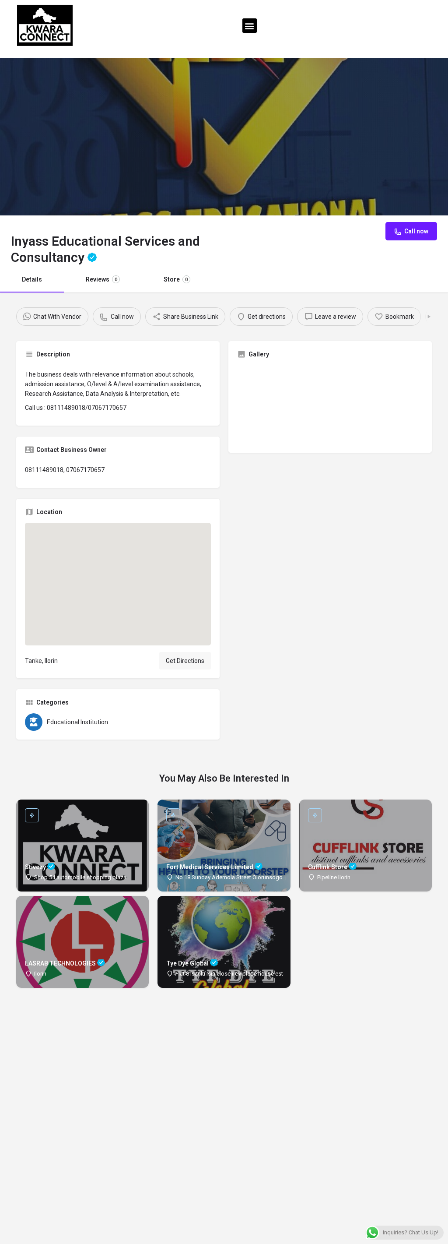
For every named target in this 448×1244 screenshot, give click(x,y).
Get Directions (185, 660)
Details (32, 279)
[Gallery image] (282, 404)
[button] (249, 25)
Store (176, 279)
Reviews (101, 279)
